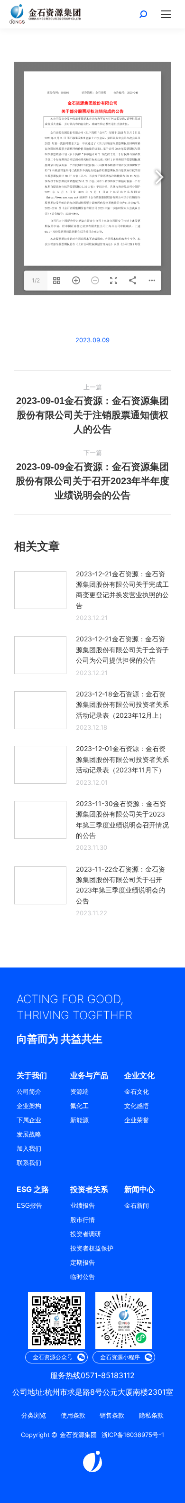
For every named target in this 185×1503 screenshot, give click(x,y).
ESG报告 (29, 1205)
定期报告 (82, 1262)
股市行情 (82, 1219)
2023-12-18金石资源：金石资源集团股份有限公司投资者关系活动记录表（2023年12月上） (122, 704)
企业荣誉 (136, 1120)
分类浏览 (33, 1415)
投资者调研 (85, 1234)
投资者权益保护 (91, 1248)
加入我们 (29, 1148)
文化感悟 (136, 1105)
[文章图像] (40, 590)
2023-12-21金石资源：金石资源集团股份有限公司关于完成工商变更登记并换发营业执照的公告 (122, 590)
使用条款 (73, 1415)
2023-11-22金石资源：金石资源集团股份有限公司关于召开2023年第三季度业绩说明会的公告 (120, 885)
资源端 (79, 1091)
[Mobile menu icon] (166, 14)
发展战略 (29, 1134)
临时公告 (82, 1276)
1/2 (36, 280)
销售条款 (112, 1415)
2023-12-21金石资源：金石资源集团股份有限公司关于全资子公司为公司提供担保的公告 (122, 649)
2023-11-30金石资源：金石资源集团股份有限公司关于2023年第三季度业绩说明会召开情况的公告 (122, 819)
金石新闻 (136, 1205)
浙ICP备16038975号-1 (133, 1434)
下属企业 (29, 1120)
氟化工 (79, 1105)
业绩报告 (82, 1205)
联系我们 (29, 1162)
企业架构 (29, 1105)
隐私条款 (151, 1415)
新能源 (79, 1120)
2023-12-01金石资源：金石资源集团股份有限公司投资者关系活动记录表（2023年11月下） (122, 759)
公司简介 (29, 1091)
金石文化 (136, 1091)
